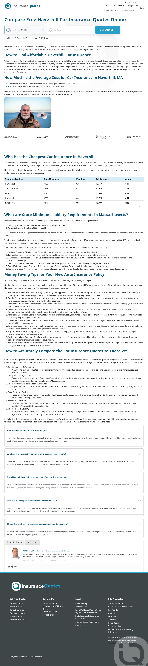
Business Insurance (17, 619)
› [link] (141, 208)
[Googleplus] (15, 566)
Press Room (113, 623)
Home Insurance (16, 610)
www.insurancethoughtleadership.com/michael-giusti (44, 560)
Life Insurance (15, 616)
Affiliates (112, 619)
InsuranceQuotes (116, 603)
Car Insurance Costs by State (120, 606)
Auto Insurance (16, 603)
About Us (112, 613)
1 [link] (137, 208)
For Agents (113, 610)
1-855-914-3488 (130, 2)
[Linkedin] (9, 566)
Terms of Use (81, 606)
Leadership (113, 616)
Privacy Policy (81, 603)
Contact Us (80, 625)
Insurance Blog (115, 626)
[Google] (12, 566)
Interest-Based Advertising (87, 622)
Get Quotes (106, 29)
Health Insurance (17, 606)
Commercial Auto (17, 613)
